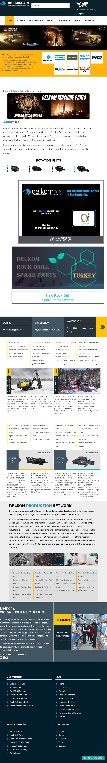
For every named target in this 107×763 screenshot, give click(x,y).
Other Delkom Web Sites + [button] (21, 706)
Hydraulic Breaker (66, 702)
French (62, 742)
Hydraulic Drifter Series (20, 742)
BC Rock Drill (15, 688)
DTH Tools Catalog (18, 750)
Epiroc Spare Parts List (69, 706)
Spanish (62, 746)
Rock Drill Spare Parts (19, 702)
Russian (62, 739)
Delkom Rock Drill (17, 684)
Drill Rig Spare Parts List (70, 709)
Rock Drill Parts (16, 735)
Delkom (6, 145)
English (62, 731)
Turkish (62, 735)
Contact (62, 717)
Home (61, 684)
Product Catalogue (18, 746)
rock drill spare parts (43, 128)
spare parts (46, 519)
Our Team (63, 688)
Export (62, 691)
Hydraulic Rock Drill (18, 695)
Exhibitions (15, 753)
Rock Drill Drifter (66, 699)
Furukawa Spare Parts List (70, 713)
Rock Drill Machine (67, 695)
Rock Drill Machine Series (21, 739)
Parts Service (16, 731)
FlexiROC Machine (18, 691)
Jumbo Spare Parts (18, 699)
